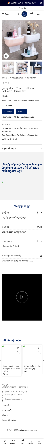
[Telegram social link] (24, 8)
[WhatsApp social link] (22, 8)
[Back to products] (6, 83)
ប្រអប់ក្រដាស (31, 78)
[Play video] (22, 297)
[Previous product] (3, 83)
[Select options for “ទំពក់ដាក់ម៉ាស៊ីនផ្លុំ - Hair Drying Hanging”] (39, 348)
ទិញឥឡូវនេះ (21, 111)
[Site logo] (24, 14)
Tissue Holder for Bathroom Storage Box (22, 135)
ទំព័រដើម (4, 78)
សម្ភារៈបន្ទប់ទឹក (17, 128)
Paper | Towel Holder (30, 128)
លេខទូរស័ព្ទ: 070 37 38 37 (13, 395)
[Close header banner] (41, 3)
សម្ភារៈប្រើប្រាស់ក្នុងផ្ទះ (17, 78)
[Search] (18, 14)
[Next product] (8, 83)
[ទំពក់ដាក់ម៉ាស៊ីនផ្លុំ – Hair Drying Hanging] (32, 354)
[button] (4, 40)
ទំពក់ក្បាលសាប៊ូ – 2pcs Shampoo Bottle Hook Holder (11, 368)
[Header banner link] (22, 3)
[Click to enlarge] (6, 56)
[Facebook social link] (19, 8)
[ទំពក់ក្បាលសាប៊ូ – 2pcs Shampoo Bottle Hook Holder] (11, 354)
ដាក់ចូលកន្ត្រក (8, 111)
